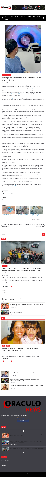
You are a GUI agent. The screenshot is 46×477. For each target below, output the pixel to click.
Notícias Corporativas (6, 74)
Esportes (11, 16)
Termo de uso (4, 462)
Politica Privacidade (5, 460)
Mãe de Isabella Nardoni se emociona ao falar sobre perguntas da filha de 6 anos (20, 349)
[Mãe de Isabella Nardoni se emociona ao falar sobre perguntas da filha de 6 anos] (23, 332)
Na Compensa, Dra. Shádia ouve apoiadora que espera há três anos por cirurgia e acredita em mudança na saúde (26, 305)
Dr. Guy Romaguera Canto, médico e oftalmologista (12, 98)
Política (17, 16)
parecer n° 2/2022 (35, 87)
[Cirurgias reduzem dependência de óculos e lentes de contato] (22, 210)
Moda (29, 16)
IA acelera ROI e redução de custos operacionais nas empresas (34, 225)
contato (7, 19)
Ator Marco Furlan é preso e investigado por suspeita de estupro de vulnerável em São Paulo (26, 373)
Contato (2, 468)
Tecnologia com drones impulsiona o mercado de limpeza (12, 225)
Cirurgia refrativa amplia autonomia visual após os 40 (7, 215)
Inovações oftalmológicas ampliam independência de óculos (35, 215)
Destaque (7, 345)
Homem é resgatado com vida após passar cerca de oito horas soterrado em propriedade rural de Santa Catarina (25, 380)
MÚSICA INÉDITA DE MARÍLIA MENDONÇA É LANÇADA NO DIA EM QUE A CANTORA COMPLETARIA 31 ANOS (26, 386)
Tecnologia (23, 16)
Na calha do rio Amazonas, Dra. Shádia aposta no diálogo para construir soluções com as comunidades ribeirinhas (26, 311)
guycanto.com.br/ (13, 185)
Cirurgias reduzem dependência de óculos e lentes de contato (22, 215)
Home (6, 16)
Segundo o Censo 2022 (15, 93)
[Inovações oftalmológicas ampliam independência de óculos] (36, 210)
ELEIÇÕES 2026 (5, 265)
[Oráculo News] (2, 18)
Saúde (34, 16)
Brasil (38, 16)
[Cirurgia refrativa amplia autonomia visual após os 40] (8, 210)
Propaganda (3, 465)
